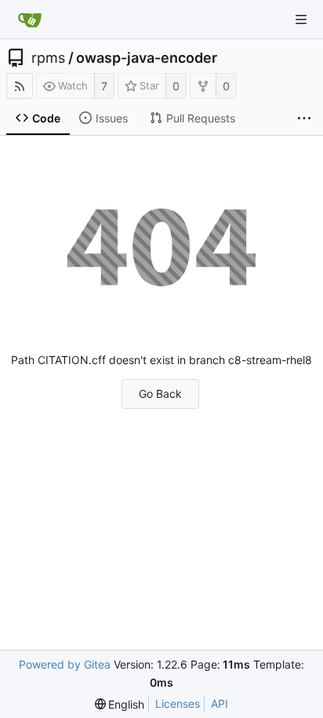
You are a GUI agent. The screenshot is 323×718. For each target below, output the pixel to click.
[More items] (304, 118)
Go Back (160, 393)
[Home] (30, 19)
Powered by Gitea (65, 664)
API (219, 703)
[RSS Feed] (19, 86)
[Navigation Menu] (301, 19)
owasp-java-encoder (146, 58)
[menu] (120, 704)
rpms (48, 58)
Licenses (177, 703)
